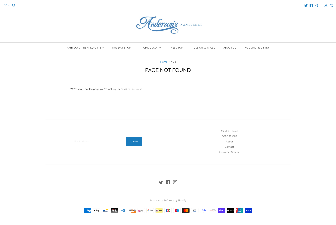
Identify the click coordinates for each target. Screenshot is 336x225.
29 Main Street (229, 131)
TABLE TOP (176, 47)
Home (163, 61)
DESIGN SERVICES (204, 47)
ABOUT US (229, 47)
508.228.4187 (229, 136)
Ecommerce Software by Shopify (168, 200)
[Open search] (14, 5)
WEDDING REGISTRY (257, 47)
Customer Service (229, 152)
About (229, 141)
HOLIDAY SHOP (121, 47)
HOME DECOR (150, 47)
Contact (229, 146)
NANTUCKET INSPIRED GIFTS (84, 47)
